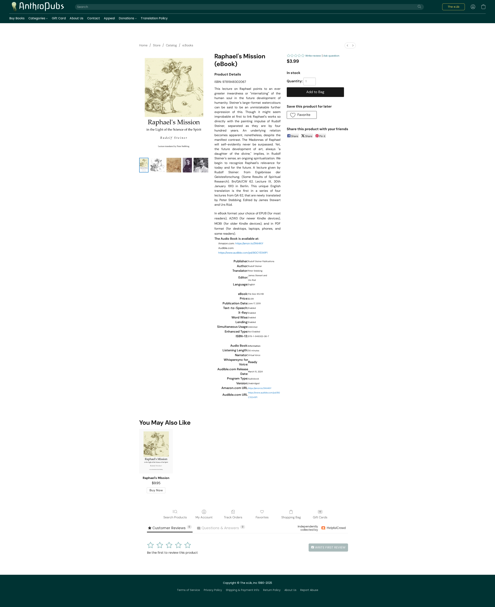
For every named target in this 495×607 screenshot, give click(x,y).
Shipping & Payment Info (242, 590)
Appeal (109, 18)
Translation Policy (154, 18)
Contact (93, 18)
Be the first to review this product (172, 552)
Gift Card (59, 18)
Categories (37, 18)
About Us (76, 18)
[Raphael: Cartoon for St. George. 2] (173, 165)
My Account (204, 517)
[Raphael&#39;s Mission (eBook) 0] (143, 165)
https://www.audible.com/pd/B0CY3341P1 (242, 252)
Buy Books (17, 18)
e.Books (187, 45)
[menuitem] (347, 45)
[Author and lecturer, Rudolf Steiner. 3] (187, 165)
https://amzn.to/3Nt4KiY (249, 243)
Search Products (175, 517)
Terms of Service (188, 590)
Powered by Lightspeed (247, 597)
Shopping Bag (291, 517)
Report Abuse (309, 590)
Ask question (331, 56)
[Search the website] (419, 6)
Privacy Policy (213, 590)
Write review (313, 56)
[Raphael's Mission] (156, 451)
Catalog (171, 45)
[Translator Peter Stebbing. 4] (201, 165)
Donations (127, 18)
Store (156, 45)
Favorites (262, 517)
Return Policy (272, 590)
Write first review (330, 547)
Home (143, 45)
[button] (38, 7)
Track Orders (233, 517)
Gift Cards (320, 517)
